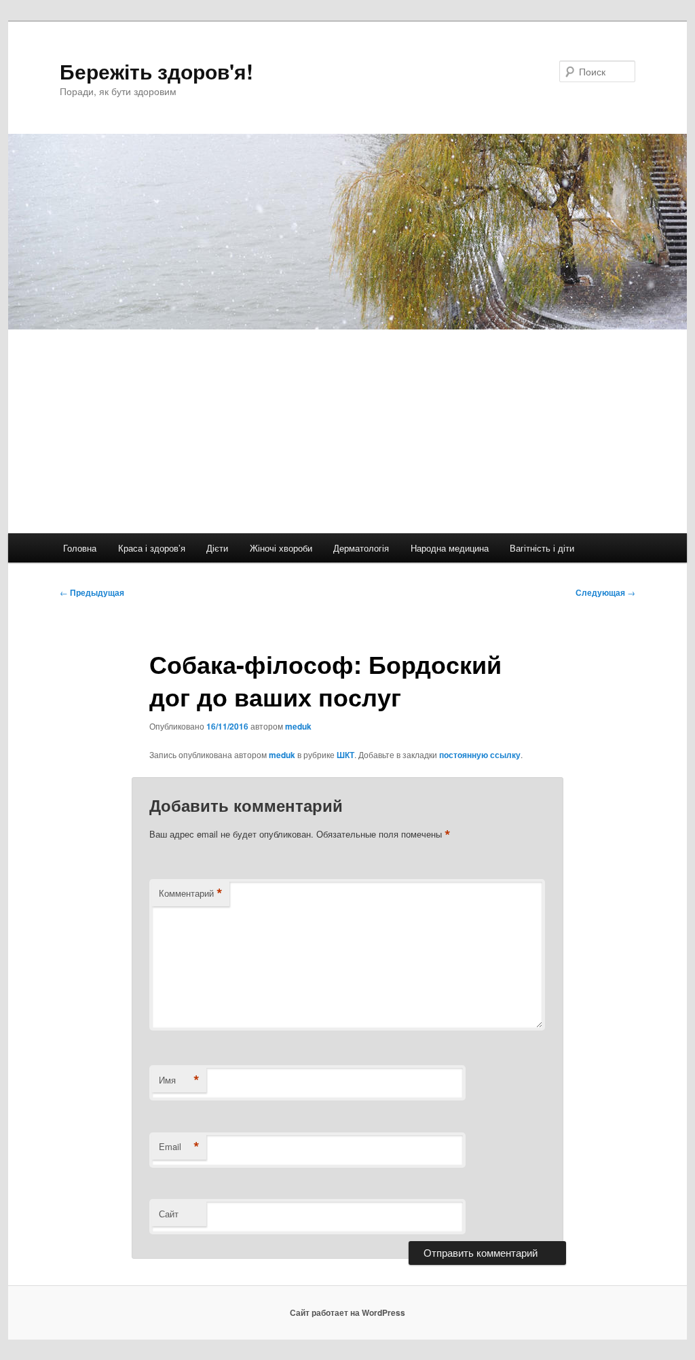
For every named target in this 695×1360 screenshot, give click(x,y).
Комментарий (191, 893)
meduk (298, 726)
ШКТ (345, 755)
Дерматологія (361, 547)
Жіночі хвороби (281, 547)
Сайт (169, 1213)
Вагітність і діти (542, 547)
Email (179, 1147)
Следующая (605, 592)
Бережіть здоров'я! (156, 71)
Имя (179, 1080)
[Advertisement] (347, 431)
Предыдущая (92, 592)
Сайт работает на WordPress (347, 1312)
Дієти (217, 547)
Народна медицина (450, 547)
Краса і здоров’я (151, 547)
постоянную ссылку (480, 755)
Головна (79, 547)
